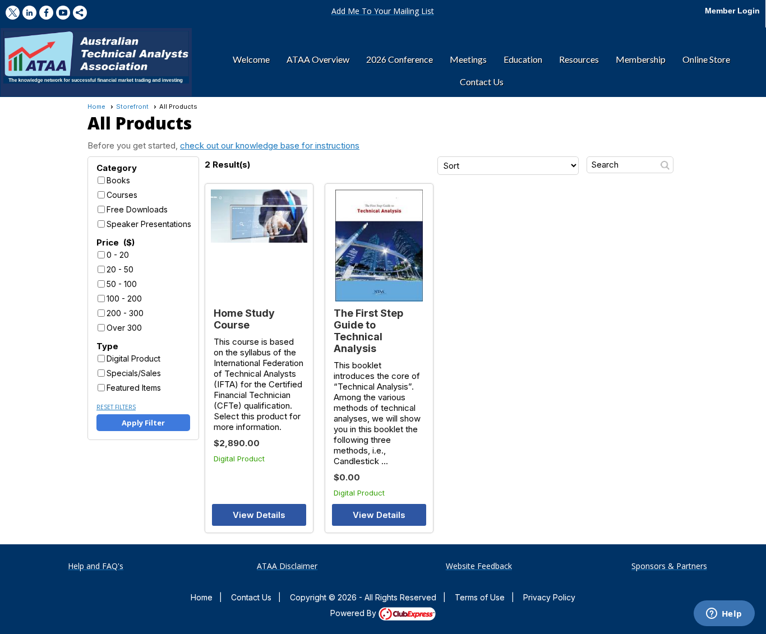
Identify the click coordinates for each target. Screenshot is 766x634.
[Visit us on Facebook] (46, 13)
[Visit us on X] (13, 13)
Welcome (251, 59)
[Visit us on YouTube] (63, 13)
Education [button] (523, 59)
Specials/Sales (134, 373)
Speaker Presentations (149, 224)
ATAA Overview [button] (318, 59)
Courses (122, 195)
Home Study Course (244, 319)
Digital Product (133, 358)
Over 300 (124, 327)
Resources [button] (579, 59)
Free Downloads (137, 209)
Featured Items (134, 387)
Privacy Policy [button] (549, 597)
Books (118, 180)
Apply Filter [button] (143, 423)
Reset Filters (116, 407)
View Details (259, 515)
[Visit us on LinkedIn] (29, 13)
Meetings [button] (468, 59)
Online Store (706, 59)
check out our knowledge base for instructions (269, 145)
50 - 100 (122, 284)
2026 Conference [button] (399, 59)
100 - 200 (124, 298)
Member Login (732, 10)
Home (96, 106)
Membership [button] (641, 59)
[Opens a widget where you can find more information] (724, 614)
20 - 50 (120, 269)
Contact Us (251, 597)
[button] (382, 11)
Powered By (354, 613)
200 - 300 (125, 313)
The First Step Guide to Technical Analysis (368, 330)
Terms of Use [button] (480, 597)
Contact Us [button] (482, 81)
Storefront (132, 106)
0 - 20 (118, 255)
